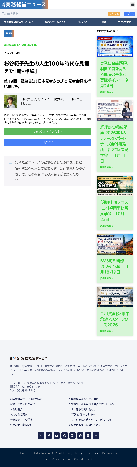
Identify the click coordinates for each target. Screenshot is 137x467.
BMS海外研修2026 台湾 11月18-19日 (114, 266)
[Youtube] (57, 435)
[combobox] (34, 13)
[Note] (96, 435)
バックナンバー (125, 22)
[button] (132, 4)
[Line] (88, 435)
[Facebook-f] (49, 435)
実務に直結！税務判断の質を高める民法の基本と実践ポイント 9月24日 (114, 74)
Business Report (54, 22)
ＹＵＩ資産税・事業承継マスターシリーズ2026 (114, 319)
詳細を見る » (106, 92)
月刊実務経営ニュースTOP (18, 22)
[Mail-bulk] (72, 435)
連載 (103, 22)
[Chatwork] (80, 435)
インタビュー (83, 22)
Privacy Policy (82, 453)
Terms (97, 453)
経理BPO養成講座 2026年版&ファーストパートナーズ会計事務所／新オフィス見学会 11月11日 (114, 144)
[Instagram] (64, 435)
